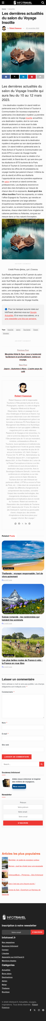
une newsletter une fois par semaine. (21, 318)
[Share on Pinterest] (32, 77)
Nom (4, 722)
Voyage (6, 333)
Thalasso (6, 988)
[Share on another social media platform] (40, 77)
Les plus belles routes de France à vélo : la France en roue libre (22, 662)
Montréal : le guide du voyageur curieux (23, 860)
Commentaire (8, 692)
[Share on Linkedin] (23, 77)
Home (4, 9)
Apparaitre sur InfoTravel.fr (13, 957)
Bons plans (6, 973)
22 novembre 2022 (32, 28)
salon (7, 181)
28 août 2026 (7, 580)
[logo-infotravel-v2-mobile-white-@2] (14, 917)
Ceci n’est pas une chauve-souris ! (21, 883)
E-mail (5, 733)
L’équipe (5, 953)
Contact (5, 949)
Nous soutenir (19, 786)
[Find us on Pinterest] (43, 1010)
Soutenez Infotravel (10, 946)
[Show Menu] (3, 2)
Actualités (11, 9)
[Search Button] (42, 2)
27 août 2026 (7, 623)
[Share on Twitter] (15, 77)
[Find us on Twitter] (35, 1010)
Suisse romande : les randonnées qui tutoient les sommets (20, 618)
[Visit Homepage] (23, 2)
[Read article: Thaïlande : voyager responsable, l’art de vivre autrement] (23, 556)
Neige (4, 984)
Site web (5, 744)
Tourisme (26, 330)
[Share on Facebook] (6, 77)
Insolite (29, 117)
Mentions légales (9, 960)
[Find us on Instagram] (39, 1010)
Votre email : (23, 812)
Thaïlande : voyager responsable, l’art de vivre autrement (22, 575)
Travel (35, 330)
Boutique (6, 992)
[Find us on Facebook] (30, 1010)
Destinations (7, 977)
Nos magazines (8, 942)
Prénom (23, 802)
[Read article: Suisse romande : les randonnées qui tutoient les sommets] (23, 599)
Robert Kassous (15, 28)
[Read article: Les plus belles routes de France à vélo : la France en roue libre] (23, 642)
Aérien (4, 981)
